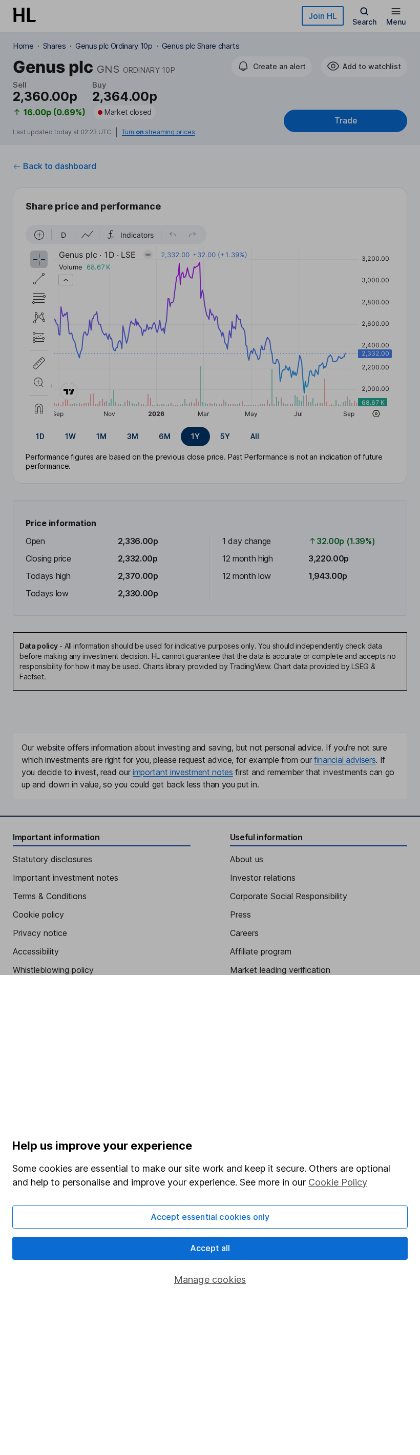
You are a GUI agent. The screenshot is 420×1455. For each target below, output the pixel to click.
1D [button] (40, 436)
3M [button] (132, 436)
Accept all (210, 1248)
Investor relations (263, 877)
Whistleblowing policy (53, 970)
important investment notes (183, 772)
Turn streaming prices (158, 132)
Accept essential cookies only (210, 1217)
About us (246, 859)
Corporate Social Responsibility (288, 896)
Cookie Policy (337, 1182)
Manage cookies (210, 1279)
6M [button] (165, 436)
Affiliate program (260, 951)
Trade (345, 121)
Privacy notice (40, 933)
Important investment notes (65, 877)
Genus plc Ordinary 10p (114, 46)
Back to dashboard (59, 166)
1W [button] (70, 436)
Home (23, 46)
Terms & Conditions (50, 896)
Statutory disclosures (52, 859)
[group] (210, 436)
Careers (244, 933)
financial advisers (344, 760)
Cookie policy (38, 914)
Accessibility (36, 951)
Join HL (322, 16)
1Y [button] (195, 436)
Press (240, 914)
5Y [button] (225, 436)
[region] (210, 323)
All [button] (254, 436)
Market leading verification (280, 970)
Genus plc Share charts (201, 46)
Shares (54, 46)
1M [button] (101, 436)
